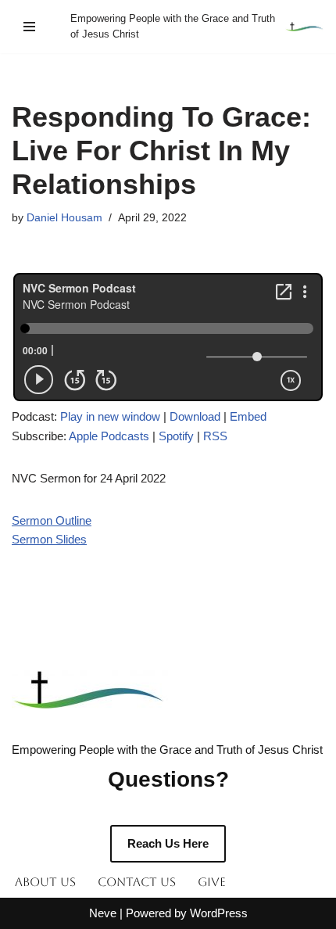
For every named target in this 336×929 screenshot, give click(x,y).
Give (212, 881)
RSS (215, 436)
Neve (102, 913)
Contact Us (137, 881)
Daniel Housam (64, 218)
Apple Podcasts (109, 436)
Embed (248, 416)
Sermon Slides (49, 539)
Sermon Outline (51, 520)
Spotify (176, 436)
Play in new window (110, 416)
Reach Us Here (168, 843)
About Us (45, 881)
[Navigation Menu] (29, 26)
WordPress (219, 913)
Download (195, 416)
